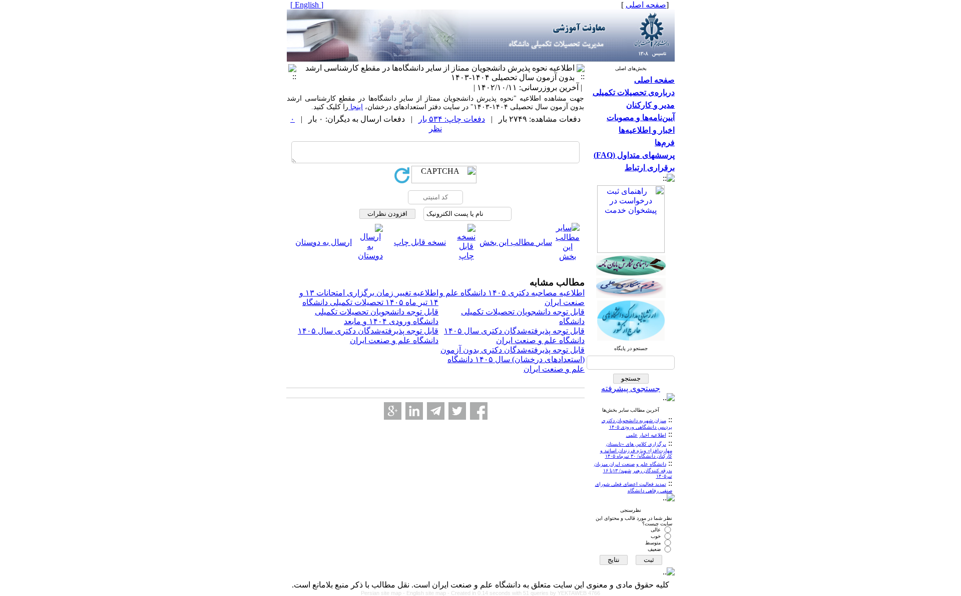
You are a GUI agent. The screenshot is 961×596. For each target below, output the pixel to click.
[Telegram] (435, 411)
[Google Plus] (392, 411)
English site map (426, 593)
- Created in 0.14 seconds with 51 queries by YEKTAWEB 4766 (523, 593)
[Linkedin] (414, 411)
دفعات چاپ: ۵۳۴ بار (451, 119)
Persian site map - (383, 593)
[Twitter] (457, 411)
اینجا (355, 107)
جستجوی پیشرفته (630, 388)
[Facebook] (479, 411)
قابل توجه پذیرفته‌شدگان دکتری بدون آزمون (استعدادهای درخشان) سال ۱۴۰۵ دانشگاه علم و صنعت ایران (512, 359)
